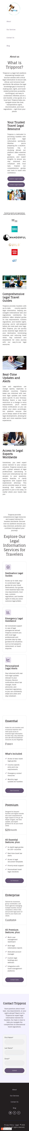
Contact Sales (14, 980)
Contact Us (10, 38)
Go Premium (15, 880)
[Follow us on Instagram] (18, 1112)
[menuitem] (9, 21)
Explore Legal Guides (16, 179)
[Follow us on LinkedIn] (10, 1112)
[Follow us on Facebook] (14, 1112)
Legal (17, 1125)
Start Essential (14, 790)
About (9, 21)
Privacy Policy (9, 1125)
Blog (8, 46)
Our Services (11, 29)
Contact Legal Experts (16, 184)
